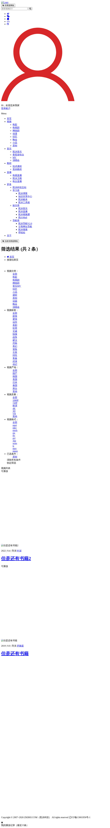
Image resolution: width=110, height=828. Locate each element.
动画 (15, 301)
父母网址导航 (25, 226)
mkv (15, 428)
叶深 (19, 551)
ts (13, 446)
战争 (15, 337)
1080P (15, 400)
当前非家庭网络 (11, 241)
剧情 (15, 316)
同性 (15, 355)
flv (14, 435)
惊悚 (15, 334)
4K (14, 408)
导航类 (16, 220)
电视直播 (17, 175)
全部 (15, 274)
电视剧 (16, 127)
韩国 (15, 376)
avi (14, 438)
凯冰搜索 (23, 229)
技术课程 (17, 166)
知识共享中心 (25, 196)
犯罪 (15, 328)
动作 (15, 322)
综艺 (15, 136)
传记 (15, 364)
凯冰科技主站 (19, 187)
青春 (15, 358)
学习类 (16, 190)
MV (14, 157)
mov (15, 448)
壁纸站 (21, 232)
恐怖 (15, 343)
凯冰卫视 (17, 178)
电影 (15, 124)
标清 (15, 405)
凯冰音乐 (17, 151)
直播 (9, 172)
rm (14, 433)
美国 (15, 379)
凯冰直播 (23, 211)
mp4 (15, 425)
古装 (15, 352)
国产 (15, 373)
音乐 (9, 148)
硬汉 (15, 340)
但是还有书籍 (15, 653)
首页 (9, 118)
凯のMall (22, 217)
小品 (15, 142)
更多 (9, 184)
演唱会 (16, 160)
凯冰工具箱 (24, 202)
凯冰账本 (23, 199)
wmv (15, 443)
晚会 (15, 139)
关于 (9, 235)
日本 (15, 382)
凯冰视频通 (24, 214)
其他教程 (17, 169)
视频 (9, 121)
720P (15, 403)
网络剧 (16, 130)
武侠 (15, 361)
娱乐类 (16, 205)
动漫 (15, 133)
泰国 (15, 385)
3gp (14, 441)
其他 (15, 391)
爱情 (15, 319)
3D (14, 411)
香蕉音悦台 (18, 154)
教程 (9, 163)
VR (14, 413)
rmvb (15, 430)
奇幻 (15, 346)
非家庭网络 (9, 5)
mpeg (15, 451)
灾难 (15, 331)
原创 (15, 145)
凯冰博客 (23, 193)
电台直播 (17, 181)
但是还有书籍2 (16, 558)
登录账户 (5, 108)
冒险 (15, 349)
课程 (15, 295)
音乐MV (17, 286)
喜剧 (15, 325)
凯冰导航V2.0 (25, 223)
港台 (15, 388)
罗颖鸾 (20, 646)
